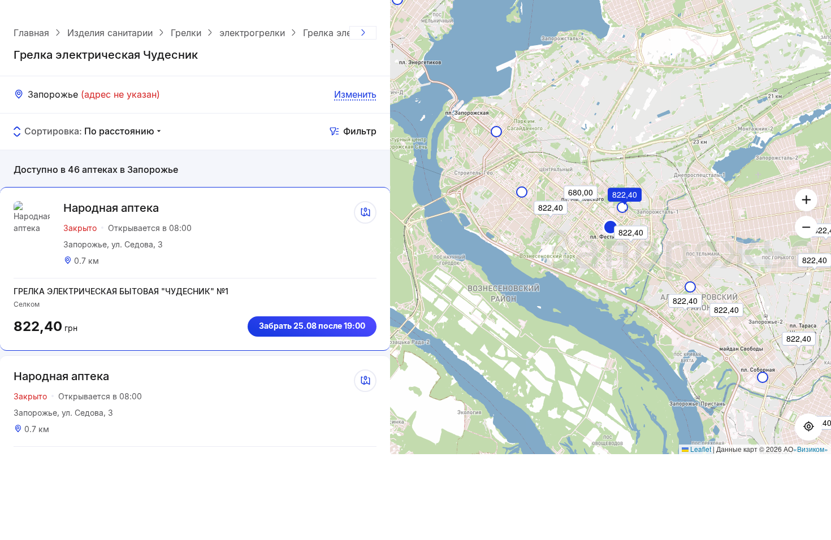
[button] (610, 227)
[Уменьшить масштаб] (806, 227)
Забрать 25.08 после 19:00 (312, 325)
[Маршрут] (365, 212)
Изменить (355, 94)
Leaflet (700, 449)
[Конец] (362, 33)
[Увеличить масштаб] (806, 200)
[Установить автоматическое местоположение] (808, 427)
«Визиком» (810, 449)
